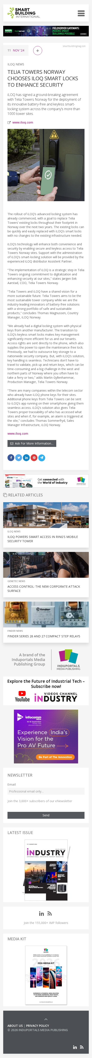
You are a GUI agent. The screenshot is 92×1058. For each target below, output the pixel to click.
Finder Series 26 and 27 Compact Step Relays (43, 636)
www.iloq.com (22, 122)
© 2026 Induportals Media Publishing (37, 1030)
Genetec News (16, 581)
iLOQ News (15, 64)
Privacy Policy (37, 1026)
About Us (15, 1026)
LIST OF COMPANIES (22, 1034)
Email (11, 784)
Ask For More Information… (33, 443)
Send (46, 815)
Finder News (15, 630)
